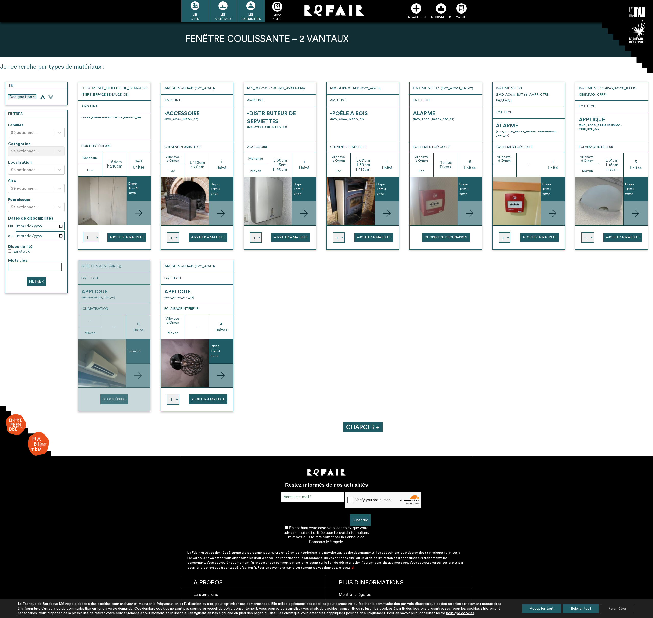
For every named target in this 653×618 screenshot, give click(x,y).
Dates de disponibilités (30, 218)
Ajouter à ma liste (126, 237)
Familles (16, 125)
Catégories (19, 144)
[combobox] (11, 132)
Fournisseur (19, 200)
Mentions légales (355, 595)
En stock (22, 251)
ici (352, 567)
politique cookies (460, 613)
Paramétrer (617, 608)
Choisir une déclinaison (445, 237)
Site (12, 181)
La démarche (206, 595)
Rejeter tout (581, 608)
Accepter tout (542, 608)
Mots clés (17, 260)
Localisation (20, 162)
